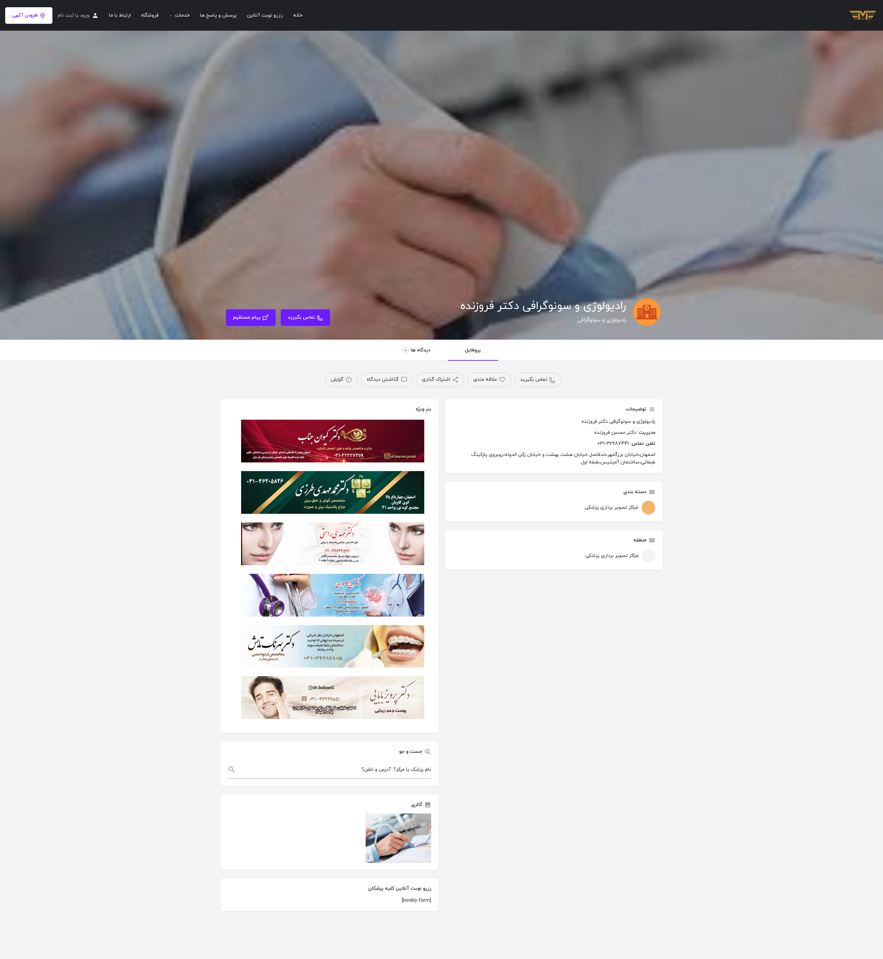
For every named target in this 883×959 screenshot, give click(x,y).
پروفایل (473, 350)
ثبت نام (66, 15)
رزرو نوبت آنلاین (265, 15)
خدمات (182, 15)
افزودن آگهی (25, 15)
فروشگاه (150, 15)
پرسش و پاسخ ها (218, 15)
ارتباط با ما (120, 15)
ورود (84, 15)
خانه (297, 15)
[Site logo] (862, 15)
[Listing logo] (647, 312)
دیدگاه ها (417, 350)
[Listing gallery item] (398, 838)
